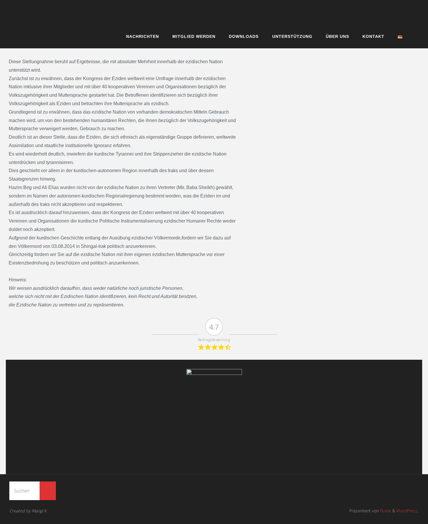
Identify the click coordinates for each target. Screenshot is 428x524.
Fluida (385, 511)
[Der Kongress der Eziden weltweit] (185, 12)
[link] (414, 36)
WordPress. (407, 511)
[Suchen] (48, 490)
